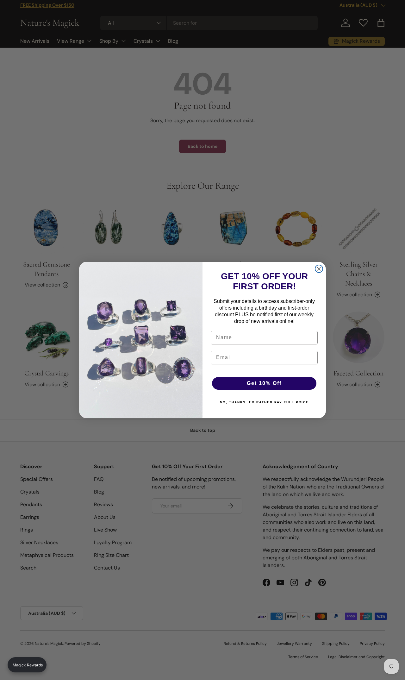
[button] (27, 664)
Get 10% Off (264, 383)
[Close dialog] (319, 269)
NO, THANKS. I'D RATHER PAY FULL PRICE (264, 402)
